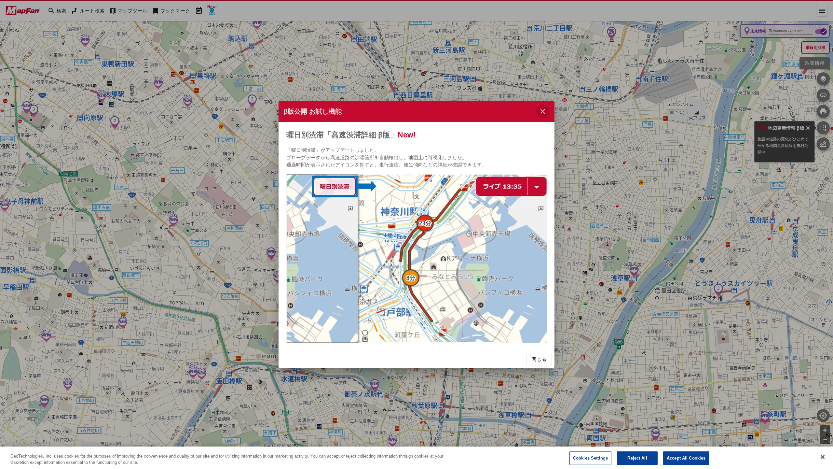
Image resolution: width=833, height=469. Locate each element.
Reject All (637, 458)
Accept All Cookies (686, 458)
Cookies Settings (590, 458)
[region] (416, 458)
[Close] (822, 457)
